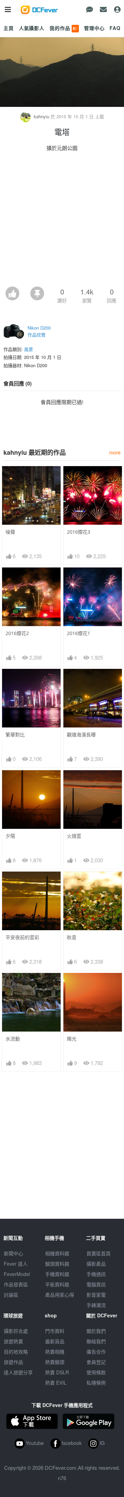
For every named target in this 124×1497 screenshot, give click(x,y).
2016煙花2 (17, 633)
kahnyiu (41, 116)
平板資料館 (57, 1284)
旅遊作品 (13, 1361)
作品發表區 (16, 1284)
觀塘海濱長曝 (81, 734)
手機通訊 (96, 1273)
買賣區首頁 (98, 1253)
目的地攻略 (16, 1351)
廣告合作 (96, 1351)
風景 (28, 349)
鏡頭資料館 (57, 1263)
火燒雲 (74, 836)
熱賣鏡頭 (54, 1361)
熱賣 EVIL (55, 1382)
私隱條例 (96, 1382)
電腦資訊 (96, 1284)
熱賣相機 (54, 1351)
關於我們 (96, 1330)
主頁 (8, 27)
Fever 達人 (16, 1263)
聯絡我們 (96, 1341)
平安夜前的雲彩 (22, 937)
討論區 (11, 1294)
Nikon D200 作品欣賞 (39, 331)
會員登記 (96, 1361)
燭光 (71, 1038)
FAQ (115, 27)
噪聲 (10, 532)
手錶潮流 (96, 1305)
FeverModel (17, 1273)
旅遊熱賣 (13, 1341)
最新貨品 (54, 1341)
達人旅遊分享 (18, 1372)
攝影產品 (96, 1263)
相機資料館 (57, 1253)
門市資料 (54, 1330)
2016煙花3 (78, 532)
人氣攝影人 (31, 27)
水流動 (13, 1038)
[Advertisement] (62, 221)
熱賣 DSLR (57, 1372)
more (115, 452)
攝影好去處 (16, 1330)
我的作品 (64, 27)
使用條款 (96, 1372)
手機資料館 (57, 1273)
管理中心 (94, 27)
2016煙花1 (78, 633)
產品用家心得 (59, 1294)
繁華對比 (15, 734)
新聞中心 (13, 1253)
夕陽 (10, 836)
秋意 (71, 937)
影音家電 (96, 1294)
